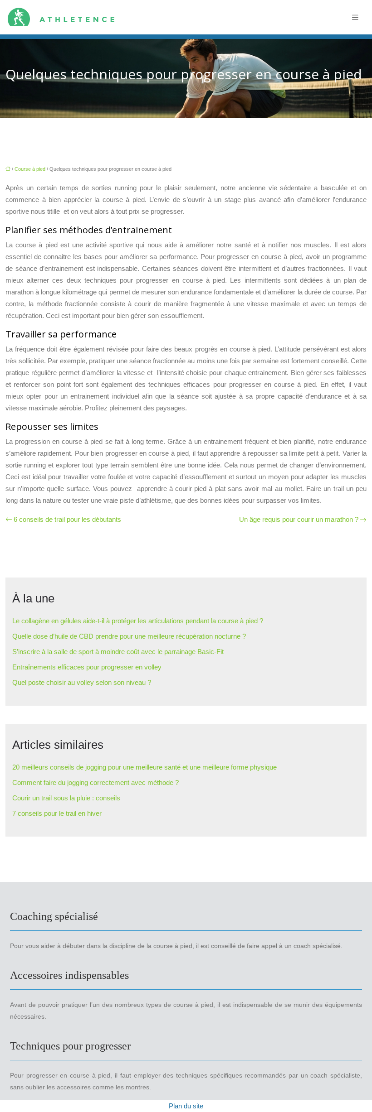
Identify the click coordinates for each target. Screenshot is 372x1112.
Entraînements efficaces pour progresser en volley (87, 667)
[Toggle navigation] (355, 17)
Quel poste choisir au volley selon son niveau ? (81, 682)
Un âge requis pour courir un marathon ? (298, 519)
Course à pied (30, 169)
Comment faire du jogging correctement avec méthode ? (95, 782)
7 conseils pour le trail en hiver (57, 813)
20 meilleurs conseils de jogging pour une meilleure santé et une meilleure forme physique (144, 767)
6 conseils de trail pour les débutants (67, 519)
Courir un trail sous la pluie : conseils (66, 798)
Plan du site (186, 1106)
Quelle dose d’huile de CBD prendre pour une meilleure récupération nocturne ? (129, 636)
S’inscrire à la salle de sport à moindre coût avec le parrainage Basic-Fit (118, 651)
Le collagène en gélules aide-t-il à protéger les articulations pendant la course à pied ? (137, 621)
